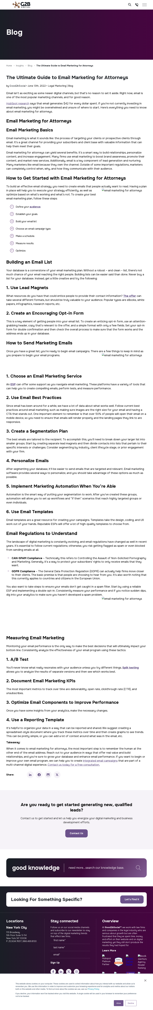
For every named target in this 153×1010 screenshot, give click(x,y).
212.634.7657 (15, 941)
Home (9, 65)
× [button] (145, 979)
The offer (129, 296)
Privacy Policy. (94, 989)
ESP (13, 384)
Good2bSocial (18, 85)
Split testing (130, 667)
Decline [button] (131, 1003)
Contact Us (76, 833)
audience (35, 206)
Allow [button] (118, 1003)
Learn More (109, 950)
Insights (20, 65)
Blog (30, 65)
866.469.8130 (30, 941)
